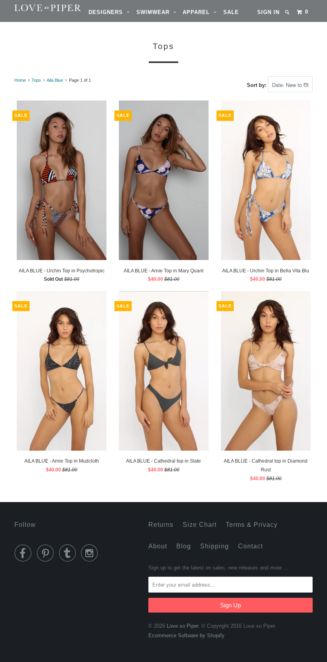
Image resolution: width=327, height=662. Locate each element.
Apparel (198, 12)
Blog (183, 546)
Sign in (268, 12)
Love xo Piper (182, 626)
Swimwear (154, 12)
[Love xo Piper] (39, 8)
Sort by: (257, 85)
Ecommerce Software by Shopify (186, 635)
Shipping (214, 546)
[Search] (288, 12)
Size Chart (200, 524)
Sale (231, 12)
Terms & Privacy (252, 524)
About (157, 546)
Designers (108, 12)
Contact (250, 546)
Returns (160, 524)
